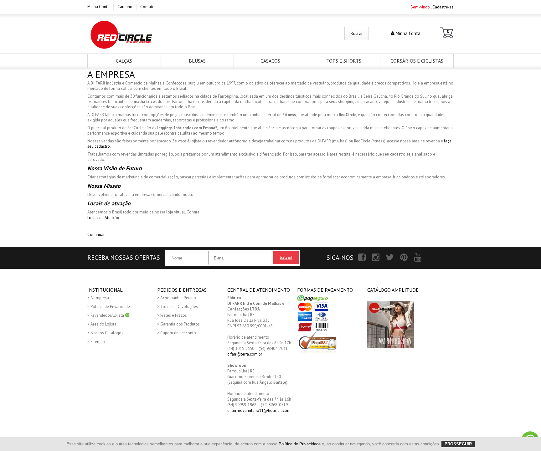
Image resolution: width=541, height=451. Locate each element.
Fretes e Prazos (173, 315)
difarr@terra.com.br (244, 354)
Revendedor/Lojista (107, 315)
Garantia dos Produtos (180, 324)
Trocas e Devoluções (179, 306)
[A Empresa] (121, 35)
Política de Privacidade (110, 306)
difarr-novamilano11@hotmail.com (259, 410)
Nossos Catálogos (106, 333)
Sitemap (97, 341)
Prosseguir (458, 444)
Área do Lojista (103, 324)
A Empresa (99, 297)
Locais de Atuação (103, 217)
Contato (147, 6)
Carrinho (124, 6)
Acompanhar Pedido (178, 297)
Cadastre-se (443, 7)
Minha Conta (98, 6)
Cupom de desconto (178, 333)
